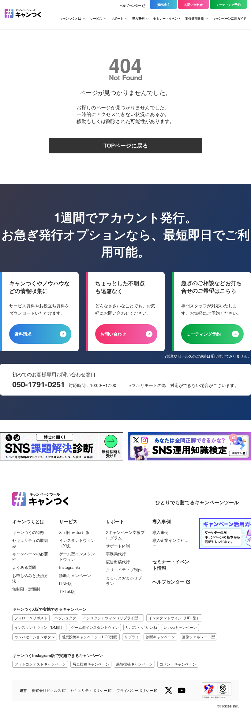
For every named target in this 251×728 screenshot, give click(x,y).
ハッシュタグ (65, 617)
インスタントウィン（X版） (77, 543)
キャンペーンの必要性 (30, 556)
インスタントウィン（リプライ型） (112, 617)
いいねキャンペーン (180, 627)
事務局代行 (116, 554)
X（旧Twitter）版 (74, 532)
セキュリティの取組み (30, 543)
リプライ (131, 636)
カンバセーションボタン (34, 636)
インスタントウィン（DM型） (39, 627)
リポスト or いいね (141, 627)
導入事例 (160, 532)
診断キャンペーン (75, 575)
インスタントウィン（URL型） (174, 617)
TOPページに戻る (125, 146)
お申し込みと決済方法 (30, 578)
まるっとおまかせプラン (124, 580)
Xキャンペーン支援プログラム (125, 535)
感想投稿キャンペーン (134, 663)
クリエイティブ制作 (124, 569)
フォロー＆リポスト (30, 617)
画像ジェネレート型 (198, 636)
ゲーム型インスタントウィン (77, 556)
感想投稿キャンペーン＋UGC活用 (90, 636)
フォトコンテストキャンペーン (40, 663)
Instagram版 (70, 567)
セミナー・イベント (167, 18)
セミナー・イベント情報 (170, 564)
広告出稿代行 (118, 562)
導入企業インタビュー (170, 543)
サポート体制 (118, 546)
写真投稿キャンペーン (91, 663)
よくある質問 (24, 567)
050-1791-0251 (38, 384)
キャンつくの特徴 (28, 532)
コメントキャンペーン (177, 663)
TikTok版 (67, 591)
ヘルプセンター (130, 6)
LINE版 (65, 583)
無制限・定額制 (26, 589)
